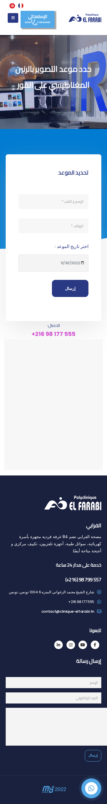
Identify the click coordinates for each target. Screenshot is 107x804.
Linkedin (58, 645)
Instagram (70, 645)
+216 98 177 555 (53, 334)
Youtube (82, 645)
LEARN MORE (53, 100)
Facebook (95, 645)
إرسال (70, 288)
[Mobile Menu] (13, 18)
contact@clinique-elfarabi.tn (67, 611)
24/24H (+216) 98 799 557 (37, 17)
